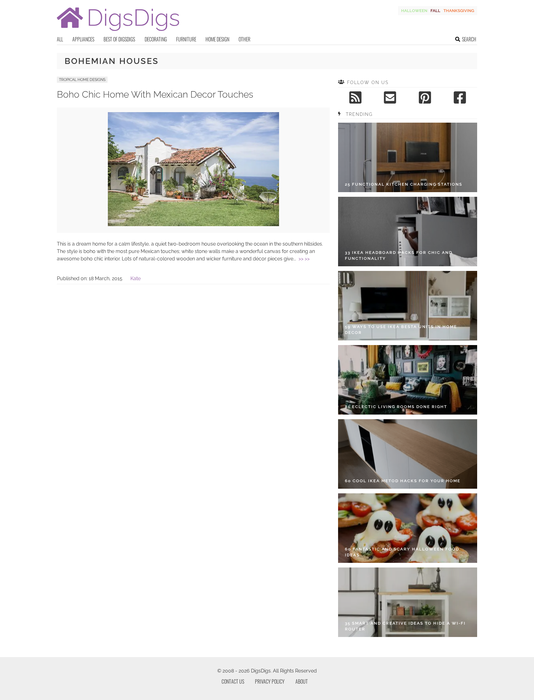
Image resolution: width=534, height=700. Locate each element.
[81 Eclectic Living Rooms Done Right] (407, 380)
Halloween (414, 10)
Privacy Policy (270, 681)
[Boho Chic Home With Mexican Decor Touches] (193, 224)
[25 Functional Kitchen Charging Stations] (407, 157)
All (60, 39)
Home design (217, 39)
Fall (435, 10)
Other (244, 39)
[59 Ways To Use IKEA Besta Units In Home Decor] (407, 305)
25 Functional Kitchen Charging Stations (403, 184)
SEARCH (469, 39)
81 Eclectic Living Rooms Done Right (396, 406)
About (301, 681)
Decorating (156, 39)
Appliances (83, 39)
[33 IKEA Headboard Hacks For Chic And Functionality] (407, 231)
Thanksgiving (458, 10)
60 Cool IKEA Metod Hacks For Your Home (402, 481)
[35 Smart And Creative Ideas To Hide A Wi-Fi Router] (407, 602)
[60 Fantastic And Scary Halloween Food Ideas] (407, 528)
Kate (135, 278)
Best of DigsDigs (119, 39)
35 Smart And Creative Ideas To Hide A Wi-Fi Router (405, 626)
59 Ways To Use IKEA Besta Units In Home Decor (401, 329)
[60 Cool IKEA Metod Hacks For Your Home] (407, 454)
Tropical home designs (82, 80)
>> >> (304, 259)
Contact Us (233, 681)
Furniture (186, 39)
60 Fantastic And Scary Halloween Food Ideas (402, 552)
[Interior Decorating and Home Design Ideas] (118, 32)
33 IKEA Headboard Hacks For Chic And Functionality (398, 255)
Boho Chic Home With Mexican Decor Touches (155, 94)
